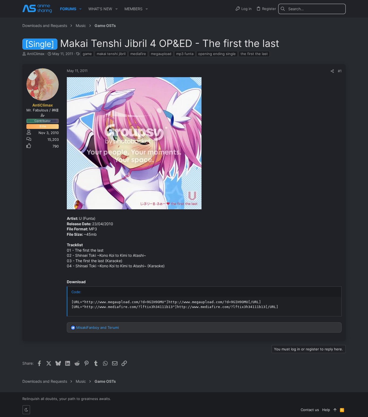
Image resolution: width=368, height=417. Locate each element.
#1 (340, 71)
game (87, 54)
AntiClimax (35, 54)
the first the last (254, 54)
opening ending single (217, 54)
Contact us (310, 410)
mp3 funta (184, 54)
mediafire (138, 54)
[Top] (335, 410)
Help (326, 410)
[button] (80, 9)
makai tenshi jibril (111, 54)
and (97, 327)
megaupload (161, 54)
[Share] (332, 71)
